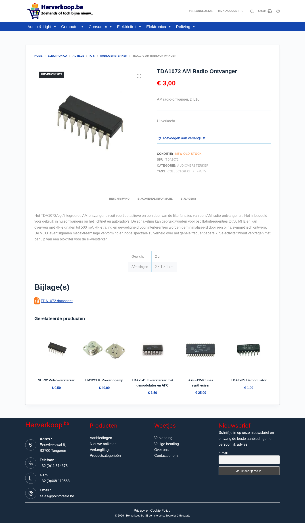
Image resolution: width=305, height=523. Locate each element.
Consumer (98, 27)
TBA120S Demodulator (249, 380)
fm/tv (201, 171)
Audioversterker (193, 165)
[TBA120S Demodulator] (249, 350)
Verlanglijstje (201, 10)
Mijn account (228, 10)
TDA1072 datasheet (57, 301)
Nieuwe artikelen (103, 444)
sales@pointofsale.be (57, 496)
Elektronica (156, 27)
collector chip (181, 171)
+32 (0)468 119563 (55, 481)
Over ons (161, 450)
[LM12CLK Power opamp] (104, 350)
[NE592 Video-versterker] (56, 350)
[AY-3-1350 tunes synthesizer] (201, 350)
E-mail (223, 453)
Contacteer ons (166, 455)
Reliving (183, 27)
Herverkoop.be (135, 515)
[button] (181, 138)
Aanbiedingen (101, 438)
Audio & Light (39, 27)
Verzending (163, 438)
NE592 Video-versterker (56, 380)
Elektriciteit (126, 27)
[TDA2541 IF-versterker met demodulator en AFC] (152, 350)
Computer (70, 27)
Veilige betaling (166, 444)
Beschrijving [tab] (119, 198)
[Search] (252, 11)
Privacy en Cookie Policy (152, 510)
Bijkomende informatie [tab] (155, 198)
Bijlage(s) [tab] (188, 198)
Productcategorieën (105, 455)
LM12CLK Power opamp (104, 380)
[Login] (278, 11)
